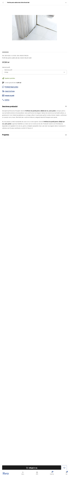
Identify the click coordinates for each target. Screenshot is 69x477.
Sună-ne (7, 100)
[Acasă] (6, 473)
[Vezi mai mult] (66, 2)
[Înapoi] (3, 2)
